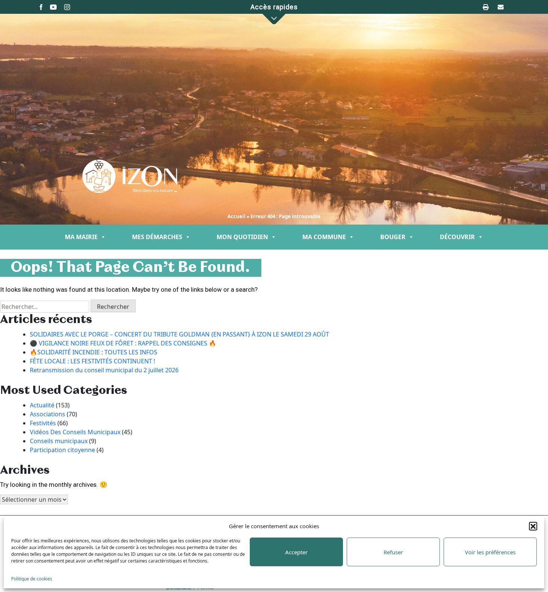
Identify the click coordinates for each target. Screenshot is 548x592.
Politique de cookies (31, 579)
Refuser (393, 552)
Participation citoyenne (62, 450)
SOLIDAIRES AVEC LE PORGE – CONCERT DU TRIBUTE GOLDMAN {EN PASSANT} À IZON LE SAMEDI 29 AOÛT (179, 334)
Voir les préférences (490, 552)
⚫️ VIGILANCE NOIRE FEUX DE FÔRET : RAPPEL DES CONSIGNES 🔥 (123, 343)
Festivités (43, 423)
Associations (47, 414)
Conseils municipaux (59, 441)
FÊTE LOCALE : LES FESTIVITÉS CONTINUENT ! (92, 361)
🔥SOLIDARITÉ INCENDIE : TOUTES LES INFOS (93, 352)
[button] (533, 526)
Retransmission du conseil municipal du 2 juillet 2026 (104, 370)
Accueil (236, 216)
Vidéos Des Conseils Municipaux (75, 432)
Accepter (296, 552)
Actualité (42, 405)
